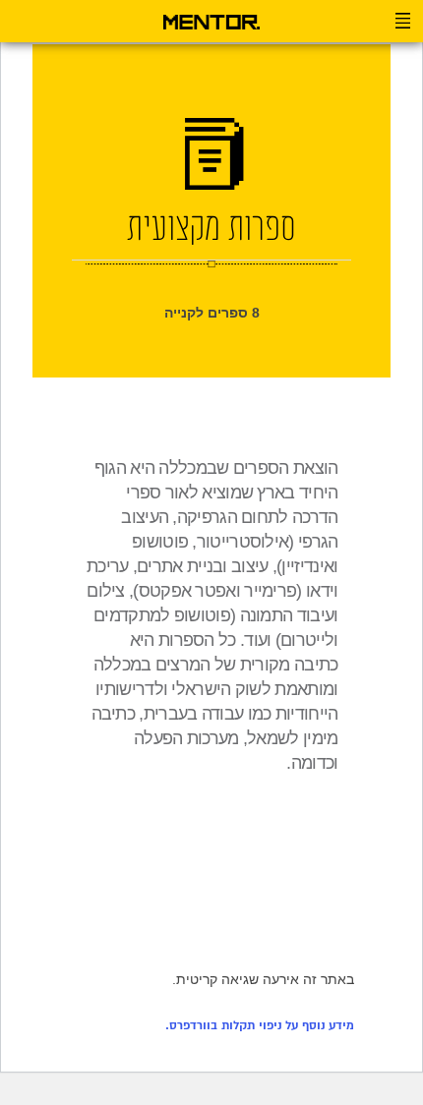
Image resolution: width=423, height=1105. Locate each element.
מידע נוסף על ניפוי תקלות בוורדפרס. (259, 1025)
